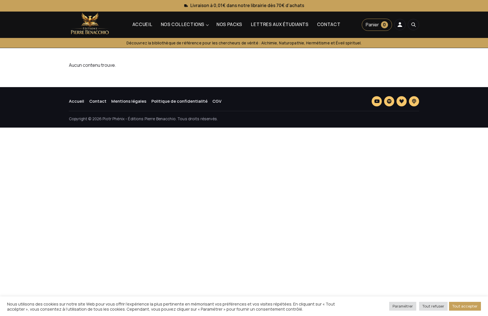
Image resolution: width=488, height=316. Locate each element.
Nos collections (182, 24)
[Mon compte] (400, 24)
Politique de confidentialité (179, 101)
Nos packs (229, 24)
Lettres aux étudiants (279, 24)
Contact (328, 24)
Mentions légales (128, 101)
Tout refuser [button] (433, 306)
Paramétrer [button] (403, 306)
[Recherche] (413, 24)
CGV (216, 101)
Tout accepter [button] (465, 306)
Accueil (142, 24)
